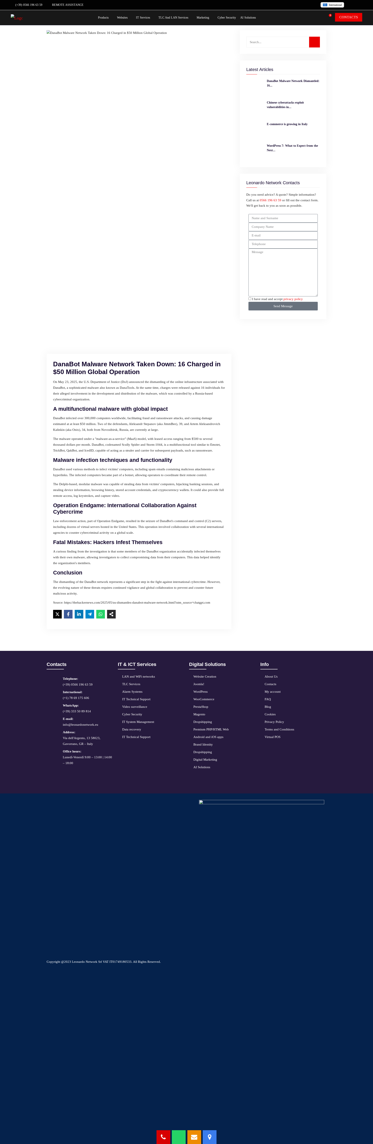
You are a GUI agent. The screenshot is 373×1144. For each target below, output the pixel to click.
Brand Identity (203, 744)
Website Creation (204, 676)
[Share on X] (57, 614)
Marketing (203, 17)
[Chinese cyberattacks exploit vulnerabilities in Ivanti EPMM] (255, 109)
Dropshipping (202, 722)
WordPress (200, 691)
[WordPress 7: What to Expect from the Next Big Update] (255, 152)
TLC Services (131, 684)
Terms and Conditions (279, 729)
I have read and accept (277, 299)
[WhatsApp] (179, 1137)
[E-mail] (194, 1137)
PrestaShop (200, 706)
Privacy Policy (274, 722)
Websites (122, 17)
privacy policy (293, 299)
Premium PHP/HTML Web (211, 729)
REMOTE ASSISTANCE (67, 4)
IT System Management (138, 722)
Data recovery (131, 729)
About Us (271, 676)
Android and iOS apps (208, 737)
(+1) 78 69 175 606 (76, 695)
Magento (199, 714)
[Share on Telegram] (89, 614)
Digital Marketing (205, 759)
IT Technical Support (136, 699)
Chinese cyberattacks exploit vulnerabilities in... (285, 105)
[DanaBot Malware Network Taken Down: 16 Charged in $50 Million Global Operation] (255, 87)
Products (103, 17)
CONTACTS (348, 17)
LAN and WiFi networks (138, 676)
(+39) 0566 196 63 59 (28, 4)
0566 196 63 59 (270, 200)
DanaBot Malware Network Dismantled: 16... (293, 83)
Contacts (270, 684)
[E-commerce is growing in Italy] (255, 130)
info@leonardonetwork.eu (80, 721)
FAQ (268, 699)
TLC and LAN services (173, 17)
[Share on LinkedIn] (79, 614)
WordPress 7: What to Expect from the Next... (292, 148)
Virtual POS (272, 737)
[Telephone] (163, 1137)
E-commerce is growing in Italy (287, 124)
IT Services (143, 17)
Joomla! (198, 684)
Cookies (270, 714)
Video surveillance (134, 706)
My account (273, 691)
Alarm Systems (132, 691)
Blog (268, 706)
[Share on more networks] (111, 614)
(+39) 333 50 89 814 (77, 708)
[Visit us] (210, 1137)
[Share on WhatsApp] (100, 614)
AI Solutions (248, 17)
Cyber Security (227, 17)
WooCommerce (203, 699)
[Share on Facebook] (68, 614)
